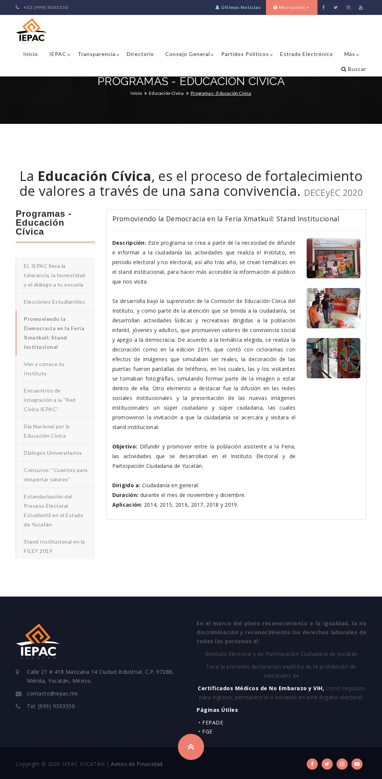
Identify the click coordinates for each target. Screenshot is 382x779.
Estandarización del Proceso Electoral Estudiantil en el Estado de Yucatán (53, 510)
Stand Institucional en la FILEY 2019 (54, 546)
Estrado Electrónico (306, 54)
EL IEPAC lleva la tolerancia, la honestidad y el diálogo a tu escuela (54, 275)
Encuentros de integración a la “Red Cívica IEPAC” (50, 399)
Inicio (30, 54)
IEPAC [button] (57, 54)
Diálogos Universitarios (53, 453)
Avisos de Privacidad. (137, 763)
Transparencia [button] (97, 54)
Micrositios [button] (292, 7)
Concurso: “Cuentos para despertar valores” (56, 474)
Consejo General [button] (187, 54)
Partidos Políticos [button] (245, 54)
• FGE (205, 731)
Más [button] (349, 54)
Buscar (356, 69)
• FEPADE (210, 722)
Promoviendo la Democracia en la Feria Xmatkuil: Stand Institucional (54, 333)
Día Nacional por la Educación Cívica (47, 431)
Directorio (140, 54)
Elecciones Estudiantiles (54, 301)
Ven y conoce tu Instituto (44, 368)
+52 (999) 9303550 (45, 7)
